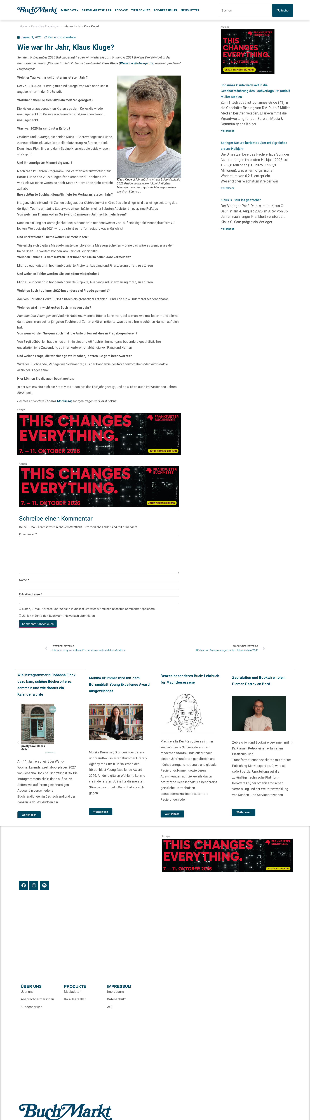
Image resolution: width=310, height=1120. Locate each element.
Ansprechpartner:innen (37, 999)
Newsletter (190, 10)
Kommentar (28, 534)
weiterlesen (227, 130)
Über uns (27, 992)
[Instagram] (33, 885)
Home (23, 26)
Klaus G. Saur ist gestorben (241, 200)
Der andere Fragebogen (45, 26)
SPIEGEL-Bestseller (96, 10)
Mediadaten (69, 10)
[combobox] (245, 10)
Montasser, (64, 401)
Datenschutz (116, 999)
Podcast (121, 10)
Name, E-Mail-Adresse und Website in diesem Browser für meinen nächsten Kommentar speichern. (88, 608)
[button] (18, 742)
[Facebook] (23, 885)
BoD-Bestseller (165, 10)
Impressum (115, 992)
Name (24, 579)
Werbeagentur (136, 63)
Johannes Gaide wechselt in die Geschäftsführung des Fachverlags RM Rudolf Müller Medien (255, 91)
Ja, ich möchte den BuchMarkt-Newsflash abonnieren (58, 615)
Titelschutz (140, 10)
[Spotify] (44, 885)
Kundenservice (31, 1007)
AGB (110, 1007)
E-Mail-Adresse (30, 594)
